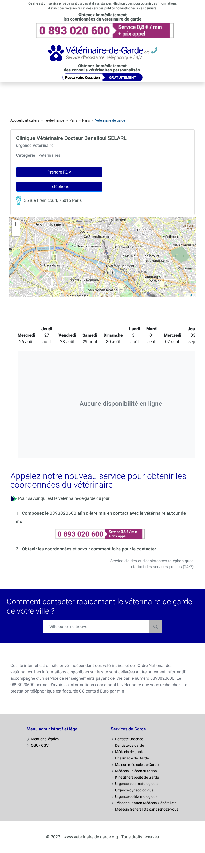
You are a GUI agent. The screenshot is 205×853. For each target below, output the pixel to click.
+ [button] (16, 224)
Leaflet (190, 295)
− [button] (16, 232)
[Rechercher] (155, 626)
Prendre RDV (59, 172)
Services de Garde (128, 728)
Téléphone (59, 186)
